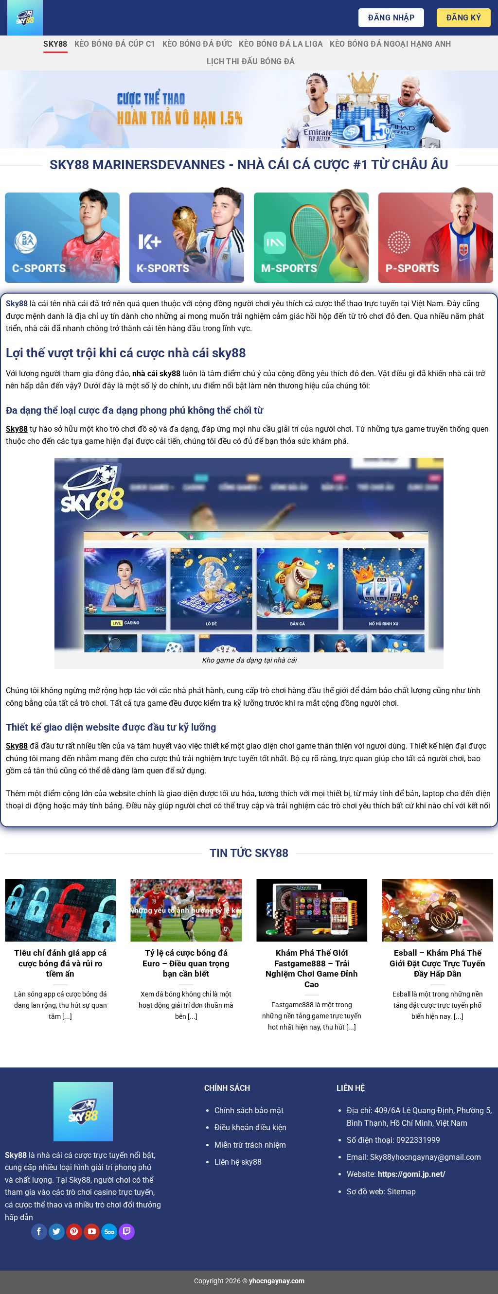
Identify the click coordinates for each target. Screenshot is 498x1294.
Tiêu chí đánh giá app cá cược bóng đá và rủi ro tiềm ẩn (60, 963)
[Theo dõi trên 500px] (109, 1232)
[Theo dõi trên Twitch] (127, 1232)
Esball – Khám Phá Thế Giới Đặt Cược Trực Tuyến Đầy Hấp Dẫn (437, 963)
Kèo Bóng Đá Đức (197, 44)
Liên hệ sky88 (238, 1162)
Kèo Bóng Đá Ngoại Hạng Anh (390, 44)
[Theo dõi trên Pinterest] (74, 1232)
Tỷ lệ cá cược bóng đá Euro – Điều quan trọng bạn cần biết (186, 963)
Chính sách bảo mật (249, 1110)
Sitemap (401, 1191)
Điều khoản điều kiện (250, 1127)
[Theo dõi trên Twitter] (57, 1232)
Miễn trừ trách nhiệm (250, 1145)
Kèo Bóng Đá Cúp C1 (115, 44)
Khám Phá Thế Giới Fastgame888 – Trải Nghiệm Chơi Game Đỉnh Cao (312, 968)
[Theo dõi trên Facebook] (39, 1232)
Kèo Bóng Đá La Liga (281, 44)
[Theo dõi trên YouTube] (92, 1232)
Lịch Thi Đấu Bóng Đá (251, 61)
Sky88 (55, 44)
